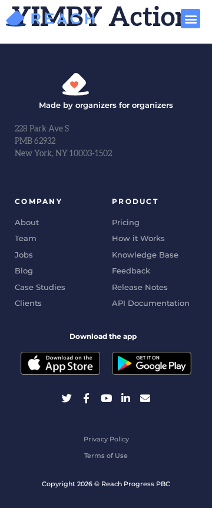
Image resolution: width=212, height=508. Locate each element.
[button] (190, 18)
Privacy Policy (106, 439)
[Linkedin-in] (126, 397)
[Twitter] (67, 397)
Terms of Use (106, 455)
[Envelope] (145, 397)
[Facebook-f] (86, 397)
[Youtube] (106, 397)
